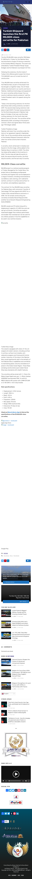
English (6, 693)
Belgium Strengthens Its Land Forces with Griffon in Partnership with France (21, 684)
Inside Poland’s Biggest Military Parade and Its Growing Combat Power (19, 612)
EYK (9, 875)
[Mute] (26, 781)
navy (12, 555)
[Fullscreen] (28, 781)
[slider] (15, 780)
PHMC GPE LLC (21, 870)
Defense (5, 28)
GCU (19, 875)
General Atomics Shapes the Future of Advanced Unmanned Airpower (21, 661)
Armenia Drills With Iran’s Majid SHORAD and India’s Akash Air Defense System (20, 623)
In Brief (14, 875)
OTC (9, 43)
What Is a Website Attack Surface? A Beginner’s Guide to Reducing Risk (18, 711)
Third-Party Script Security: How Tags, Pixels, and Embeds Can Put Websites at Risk (18, 704)
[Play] (3, 781)
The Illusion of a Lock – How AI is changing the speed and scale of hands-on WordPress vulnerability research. (19, 720)
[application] (16, 774)
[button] (16, 774)
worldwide (16, 555)
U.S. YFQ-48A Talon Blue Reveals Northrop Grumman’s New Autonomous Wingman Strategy (21, 635)
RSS (22, 875)
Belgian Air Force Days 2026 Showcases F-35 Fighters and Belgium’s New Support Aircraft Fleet (21, 673)
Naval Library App (14, 412)
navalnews (6, 555)
